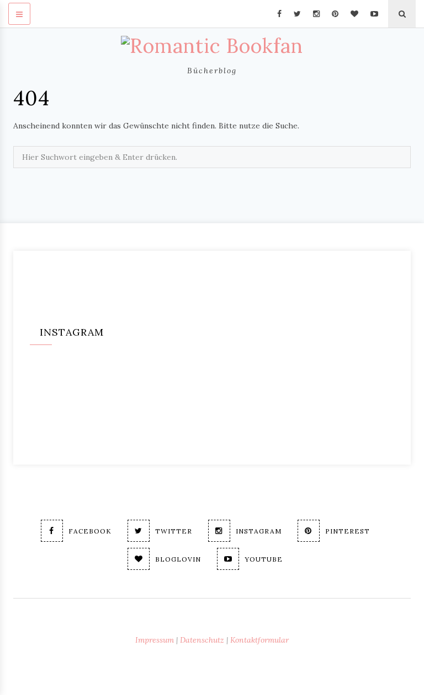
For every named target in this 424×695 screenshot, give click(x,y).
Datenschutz (202, 640)
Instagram (259, 531)
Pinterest (347, 531)
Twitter (173, 531)
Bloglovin (178, 559)
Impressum (154, 640)
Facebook (90, 531)
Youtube (264, 559)
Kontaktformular (259, 640)
